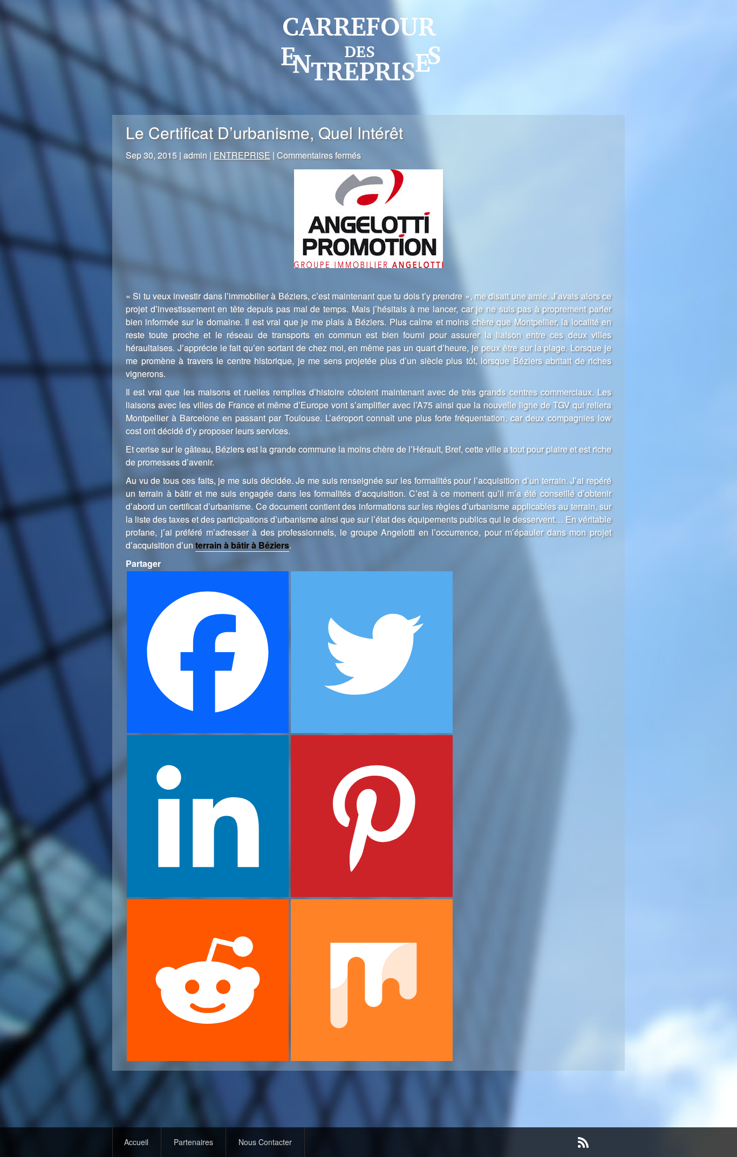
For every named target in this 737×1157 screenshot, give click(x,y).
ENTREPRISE (242, 155)
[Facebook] (208, 652)
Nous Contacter (265, 1142)
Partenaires (193, 1142)
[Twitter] (372, 652)
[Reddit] (208, 980)
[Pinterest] (372, 816)
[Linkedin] (208, 816)
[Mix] (372, 980)
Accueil (136, 1142)
